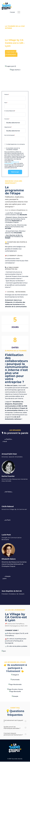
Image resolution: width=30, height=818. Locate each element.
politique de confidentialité (11, 162)
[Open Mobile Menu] (19, 12)
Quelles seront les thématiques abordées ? (12, 727)
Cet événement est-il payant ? (13, 721)
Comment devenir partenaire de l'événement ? (13, 734)
